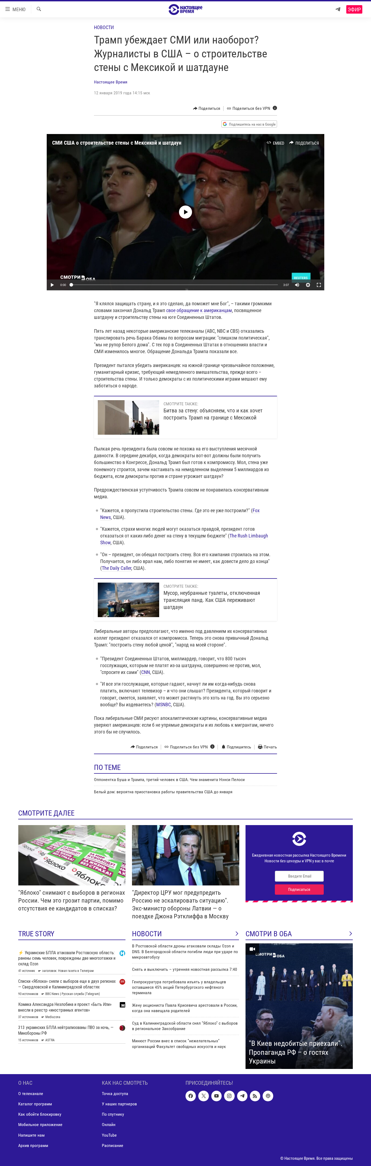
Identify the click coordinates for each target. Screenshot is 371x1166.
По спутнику (113, 1114)
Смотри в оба (269, 933)
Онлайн (108, 1124)
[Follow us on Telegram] (242, 1096)
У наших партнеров (119, 1103)
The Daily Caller (116, 568)
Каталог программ (35, 1103)
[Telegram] (337, 9)
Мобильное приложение (40, 1124)
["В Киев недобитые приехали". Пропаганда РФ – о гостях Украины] (299, 1006)
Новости (104, 27)
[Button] (207, 108)
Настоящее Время (110, 82)
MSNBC (163, 704)
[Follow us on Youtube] (216, 1096)
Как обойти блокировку (39, 1114)
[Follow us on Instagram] (229, 1096)
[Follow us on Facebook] (191, 1096)
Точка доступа (115, 1093)
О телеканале (30, 1093)
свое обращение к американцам (199, 310)
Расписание (112, 1145)
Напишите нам (31, 1134)
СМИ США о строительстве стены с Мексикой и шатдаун (116, 142)
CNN (145, 672)
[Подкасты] (268, 1096)
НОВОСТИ (147, 933)
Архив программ (33, 1145)
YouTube (109, 1134)
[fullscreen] (318, 284)
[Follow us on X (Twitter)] (203, 1096)
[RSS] (255, 1096)
